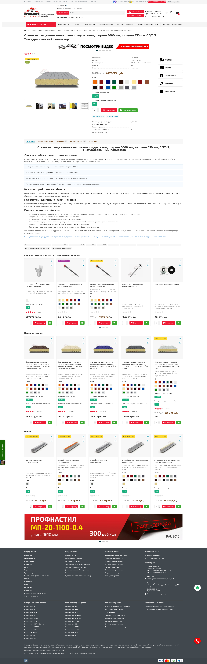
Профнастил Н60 (71, 609)
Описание (30, 141)
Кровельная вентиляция (114, 564)
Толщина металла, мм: (101, 92)
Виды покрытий (30, 570)
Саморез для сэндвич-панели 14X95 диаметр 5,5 (70, 285)
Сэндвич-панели (34, 30)
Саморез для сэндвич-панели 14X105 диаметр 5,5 (102, 285)
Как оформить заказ (72, 561)
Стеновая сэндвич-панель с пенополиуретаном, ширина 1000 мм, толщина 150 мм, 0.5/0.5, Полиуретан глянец (39, 365)
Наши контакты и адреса (157, 1)
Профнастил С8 (30, 606)
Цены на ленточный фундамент (76, 570)
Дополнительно (112, 552)
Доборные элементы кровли (116, 555)
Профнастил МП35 (71, 621)
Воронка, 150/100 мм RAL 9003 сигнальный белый (37, 285)
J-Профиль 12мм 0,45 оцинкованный (98, 461)
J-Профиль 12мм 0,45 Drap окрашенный (68, 461)
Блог (71, 1)
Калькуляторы (63, 24)
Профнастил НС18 (31, 618)
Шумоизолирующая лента (115, 615)
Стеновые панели (106, 24)
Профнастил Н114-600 (72, 615)
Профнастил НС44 (31, 638)
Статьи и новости (31, 596)
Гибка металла (70, 555)
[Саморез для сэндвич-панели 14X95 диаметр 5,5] (71, 271)
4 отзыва (36, 54)
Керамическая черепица (114, 558)
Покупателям (70, 552)
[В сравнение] (51, 265)
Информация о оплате (73, 573)
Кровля (76, 24)
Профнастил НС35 (31, 633)
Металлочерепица (112, 567)
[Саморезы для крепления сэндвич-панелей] (135, 271)
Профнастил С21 (30, 630)
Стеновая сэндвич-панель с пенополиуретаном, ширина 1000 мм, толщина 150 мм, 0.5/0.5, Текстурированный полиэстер (103, 148)
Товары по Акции (136, 15)
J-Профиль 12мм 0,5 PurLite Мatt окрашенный (135, 461)
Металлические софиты (114, 609)
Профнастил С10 (30, 609)
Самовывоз (57, 1)
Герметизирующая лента (114, 618)
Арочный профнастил (125, 24)
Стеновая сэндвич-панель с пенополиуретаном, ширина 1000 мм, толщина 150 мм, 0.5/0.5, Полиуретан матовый (71, 365)
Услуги (26, 567)
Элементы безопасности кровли (117, 606)
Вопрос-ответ (77, 141)
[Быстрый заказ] (50, 323)
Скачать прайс (137, 12)
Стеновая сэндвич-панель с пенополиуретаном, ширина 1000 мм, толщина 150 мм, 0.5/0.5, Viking (135, 365)
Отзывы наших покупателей (35, 593)
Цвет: (94, 77)
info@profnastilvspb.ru (154, 16)
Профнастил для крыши (114, 570)
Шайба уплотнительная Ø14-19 (166, 284)
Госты (26, 578)
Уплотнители (110, 612)
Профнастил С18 (30, 621)
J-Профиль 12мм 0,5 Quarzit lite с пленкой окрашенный (167, 461)
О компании (28, 1)
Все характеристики (99, 132)
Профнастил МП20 (31, 627)
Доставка (48, 1)
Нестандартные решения (172, 24)
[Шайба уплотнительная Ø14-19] (167, 271)
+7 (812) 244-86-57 (154, 11)
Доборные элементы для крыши (117, 627)
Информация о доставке (73, 558)
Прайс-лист (28, 564)
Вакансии (28, 555)
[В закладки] (51, 261)
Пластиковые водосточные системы (159, 609)
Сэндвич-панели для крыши (115, 573)
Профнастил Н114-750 (72, 618)
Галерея (93, 1)
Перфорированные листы (148, 24)
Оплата (65, 1)
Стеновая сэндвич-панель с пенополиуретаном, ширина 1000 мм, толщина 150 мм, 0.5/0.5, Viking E (103, 365)
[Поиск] (123, 12)
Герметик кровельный (113, 621)
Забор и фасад (89, 24)
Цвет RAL (93, 141)
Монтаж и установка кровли (75, 567)
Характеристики (45, 141)
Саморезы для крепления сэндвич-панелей (132, 285)
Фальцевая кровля (112, 576)
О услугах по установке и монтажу (77, 576)
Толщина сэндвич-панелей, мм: (104, 100)
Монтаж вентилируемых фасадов (77, 564)
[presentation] (24, 292)
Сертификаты (38, 1)
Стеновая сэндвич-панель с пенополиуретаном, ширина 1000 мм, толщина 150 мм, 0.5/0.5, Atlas (167, 365)
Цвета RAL (28, 581)
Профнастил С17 (30, 612)
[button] (97, 50)
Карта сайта (28, 587)
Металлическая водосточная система (159, 606)
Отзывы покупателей (81, 1)
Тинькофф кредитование (140, 1)
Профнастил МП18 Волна (34, 624)
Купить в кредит (30, 573)
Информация (30, 552)
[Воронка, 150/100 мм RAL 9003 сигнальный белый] (39, 271)
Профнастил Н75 (71, 612)
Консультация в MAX (122, 1)
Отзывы (61, 141)
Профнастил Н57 (71, 606)
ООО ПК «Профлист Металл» (140, 63)
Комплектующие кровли (114, 561)
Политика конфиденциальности (36, 576)
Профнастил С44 (30, 635)
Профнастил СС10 (31, 615)
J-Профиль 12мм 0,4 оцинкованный (34, 461)
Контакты (28, 590)
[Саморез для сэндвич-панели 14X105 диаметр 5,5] (103, 271)
